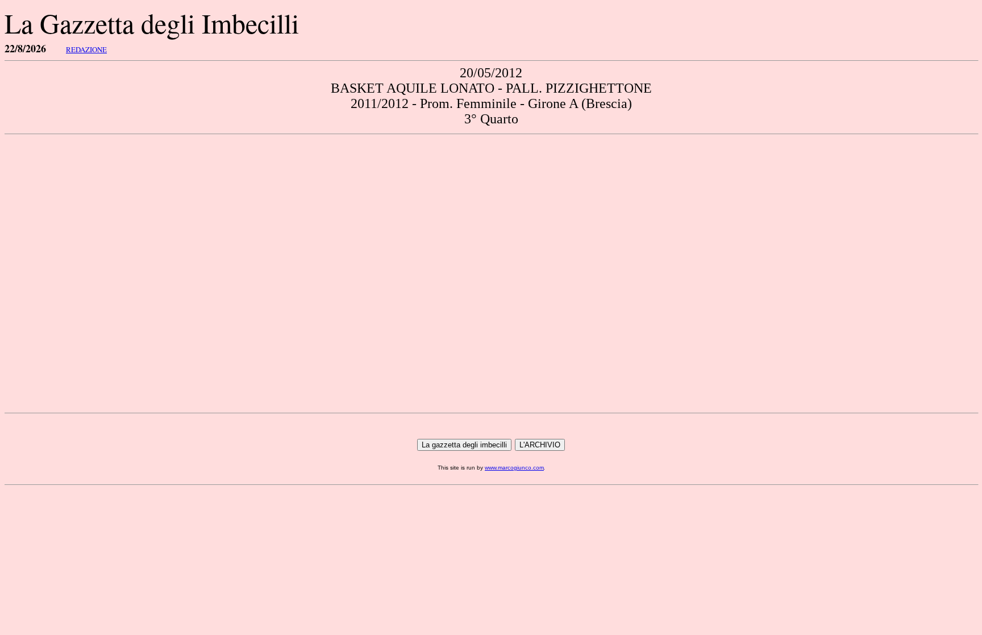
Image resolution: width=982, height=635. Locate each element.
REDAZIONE (86, 49)
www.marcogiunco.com (514, 467)
